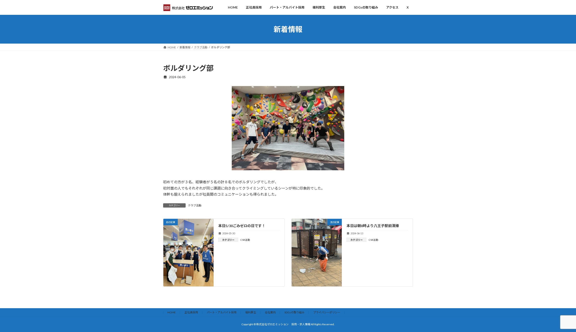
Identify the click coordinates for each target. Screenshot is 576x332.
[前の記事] (188, 284)
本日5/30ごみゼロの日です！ (241, 226)
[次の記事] (317, 251)
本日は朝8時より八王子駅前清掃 (372, 226)
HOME (171, 312)
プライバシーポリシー (326, 312)
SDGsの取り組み (294, 312)
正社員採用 (191, 312)
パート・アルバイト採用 (221, 312)
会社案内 (270, 312)
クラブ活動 (194, 205)
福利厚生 (250, 312)
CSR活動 (245, 239)
